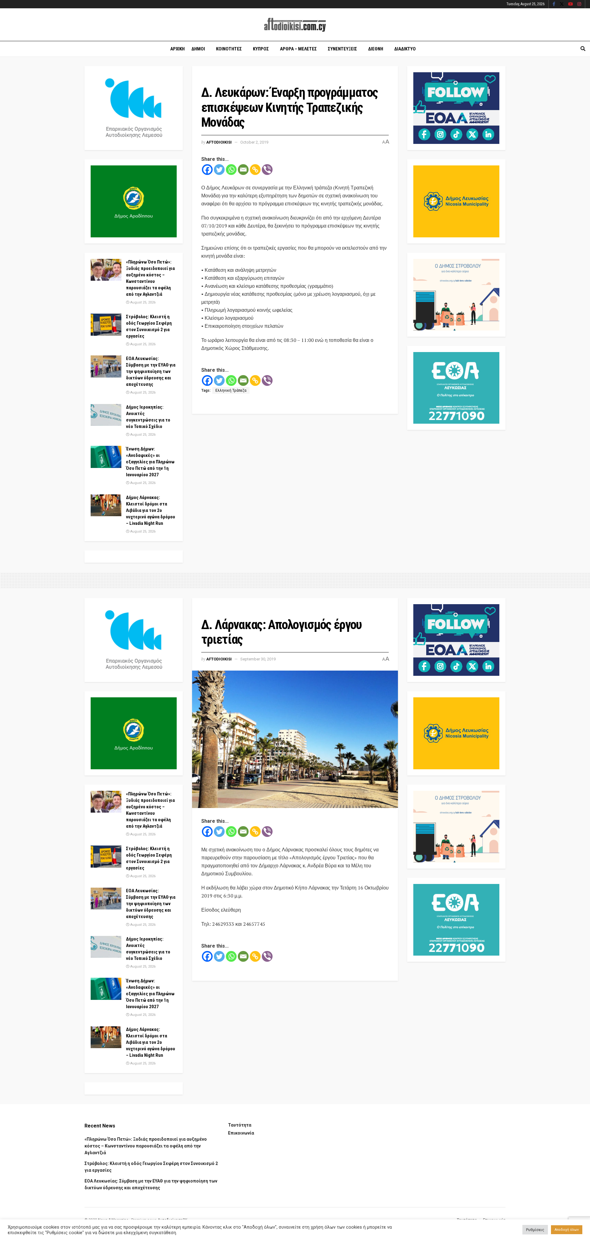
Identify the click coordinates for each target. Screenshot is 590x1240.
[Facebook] (207, 169)
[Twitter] (219, 169)
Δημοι (198, 49)
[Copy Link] (255, 169)
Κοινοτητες (229, 49)
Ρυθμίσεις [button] (535, 1229)
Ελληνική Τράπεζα (230, 390)
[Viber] (267, 169)
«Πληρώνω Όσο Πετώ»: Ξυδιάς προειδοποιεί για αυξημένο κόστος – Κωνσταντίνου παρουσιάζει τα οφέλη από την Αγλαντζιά (146, 1146)
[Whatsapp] (231, 169)
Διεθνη (375, 49)
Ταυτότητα (239, 1125)
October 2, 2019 (254, 142)
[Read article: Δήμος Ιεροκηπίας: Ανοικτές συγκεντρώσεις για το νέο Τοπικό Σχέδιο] (106, 415)
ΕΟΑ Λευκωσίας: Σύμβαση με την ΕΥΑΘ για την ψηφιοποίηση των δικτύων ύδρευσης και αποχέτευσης (150, 371)
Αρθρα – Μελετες (298, 49)
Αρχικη (177, 49)
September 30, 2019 (258, 659)
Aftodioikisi (219, 142)
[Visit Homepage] (295, 25)
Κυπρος (261, 49)
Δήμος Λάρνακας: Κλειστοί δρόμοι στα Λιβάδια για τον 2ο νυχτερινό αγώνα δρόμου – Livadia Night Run (150, 510)
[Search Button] (582, 49)
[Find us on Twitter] (562, 4)
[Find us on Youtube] (570, 4)
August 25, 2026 (142, 302)
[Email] (243, 169)
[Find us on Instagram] (579, 4)
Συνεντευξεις (342, 49)
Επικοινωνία (241, 1133)
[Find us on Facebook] (554, 4)
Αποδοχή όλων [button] (567, 1230)
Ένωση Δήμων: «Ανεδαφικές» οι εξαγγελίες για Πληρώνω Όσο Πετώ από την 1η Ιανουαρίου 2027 (150, 461)
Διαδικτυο (405, 49)
